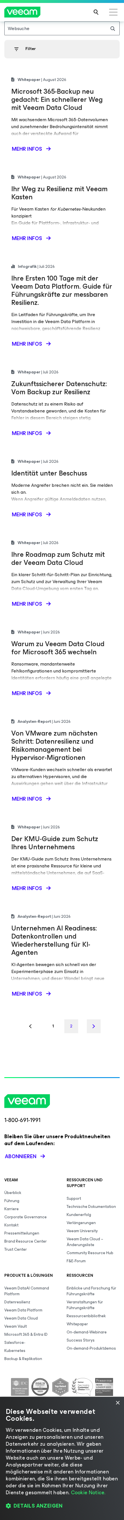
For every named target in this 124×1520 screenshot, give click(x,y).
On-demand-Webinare (87, 1332)
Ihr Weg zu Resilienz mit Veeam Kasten (59, 193)
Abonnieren (20, 1156)
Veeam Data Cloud (21, 1318)
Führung (11, 1200)
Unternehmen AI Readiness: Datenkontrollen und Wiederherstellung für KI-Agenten (54, 940)
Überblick (12, 1192)
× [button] (117, 1403)
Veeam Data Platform (23, 1310)
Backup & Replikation (23, 1358)
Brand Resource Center (25, 1241)
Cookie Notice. (88, 1492)
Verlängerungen (81, 1222)
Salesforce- (14, 1342)
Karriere (11, 1209)
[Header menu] (113, 12)
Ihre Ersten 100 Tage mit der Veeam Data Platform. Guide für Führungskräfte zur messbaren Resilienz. (61, 290)
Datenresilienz (17, 1302)
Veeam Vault (15, 1326)
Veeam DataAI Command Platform (26, 1291)
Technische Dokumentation (91, 1206)
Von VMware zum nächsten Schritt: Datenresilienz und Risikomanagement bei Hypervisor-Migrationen (54, 745)
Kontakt (11, 1225)
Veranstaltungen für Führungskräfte (85, 1305)
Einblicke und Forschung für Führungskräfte (91, 1291)
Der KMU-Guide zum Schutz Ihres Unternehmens (54, 843)
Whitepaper (77, 1324)
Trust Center (15, 1249)
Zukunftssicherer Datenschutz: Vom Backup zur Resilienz (59, 388)
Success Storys (81, 1340)
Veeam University (82, 1231)
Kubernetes (14, 1350)
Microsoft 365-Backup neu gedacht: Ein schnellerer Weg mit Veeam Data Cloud (57, 99)
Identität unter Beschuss (49, 473)
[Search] (96, 12)
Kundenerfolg (79, 1214)
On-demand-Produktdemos (91, 1348)
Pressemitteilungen (21, 1233)
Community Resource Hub (90, 1253)
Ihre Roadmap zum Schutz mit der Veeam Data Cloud (58, 558)
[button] (62, 1506)
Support (74, 1198)
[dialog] (62, 1458)
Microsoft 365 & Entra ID (26, 1334)
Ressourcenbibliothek (86, 1316)
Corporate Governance (25, 1217)
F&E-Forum (76, 1261)
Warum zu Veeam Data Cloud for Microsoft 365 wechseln (57, 648)
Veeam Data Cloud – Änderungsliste (85, 1242)
